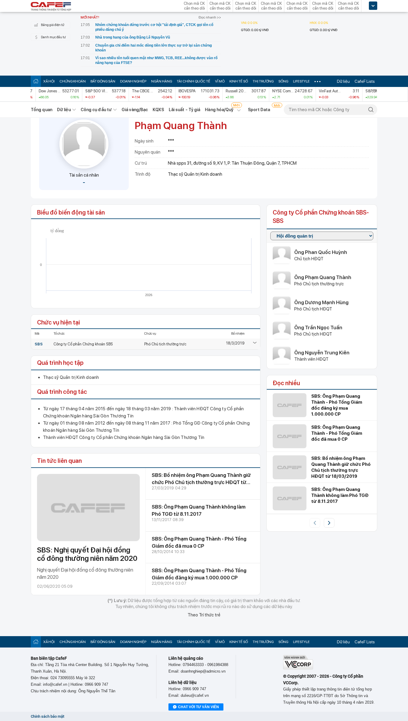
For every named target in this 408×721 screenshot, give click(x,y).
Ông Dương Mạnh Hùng (321, 302)
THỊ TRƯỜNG (263, 81)
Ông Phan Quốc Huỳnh (320, 252)
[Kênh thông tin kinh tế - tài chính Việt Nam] (51, 7)
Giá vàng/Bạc (135, 109)
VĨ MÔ (220, 81)
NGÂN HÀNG (161, 81)
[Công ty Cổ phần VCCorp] (298, 668)
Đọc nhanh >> (210, 17)
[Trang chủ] (36, 81)
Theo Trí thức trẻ (204, 615)
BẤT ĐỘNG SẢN (103, 81)
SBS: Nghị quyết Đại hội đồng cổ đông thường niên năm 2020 (87, 554)
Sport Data (259, 109)
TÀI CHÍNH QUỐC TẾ (193, 81)
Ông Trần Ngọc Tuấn (318, 327)
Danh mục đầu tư (53, 37)
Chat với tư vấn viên (198, 707)
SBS (39, 344)
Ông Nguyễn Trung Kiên (321, 353)
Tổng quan (41, 109)
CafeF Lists (365, 81)
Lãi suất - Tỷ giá (184, 109)
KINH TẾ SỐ (238, 81)
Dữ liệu (343, 81)
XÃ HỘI (49, 81)
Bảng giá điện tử (52, 25)
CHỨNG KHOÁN (72, 81)
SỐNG (283, 81)
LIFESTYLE (301, 81)
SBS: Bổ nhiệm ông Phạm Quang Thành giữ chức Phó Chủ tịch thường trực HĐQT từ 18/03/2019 (201, 482)
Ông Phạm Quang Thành (322, 277)
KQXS (158, 109)
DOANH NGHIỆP (133, 81)
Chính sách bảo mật (47, 716)
